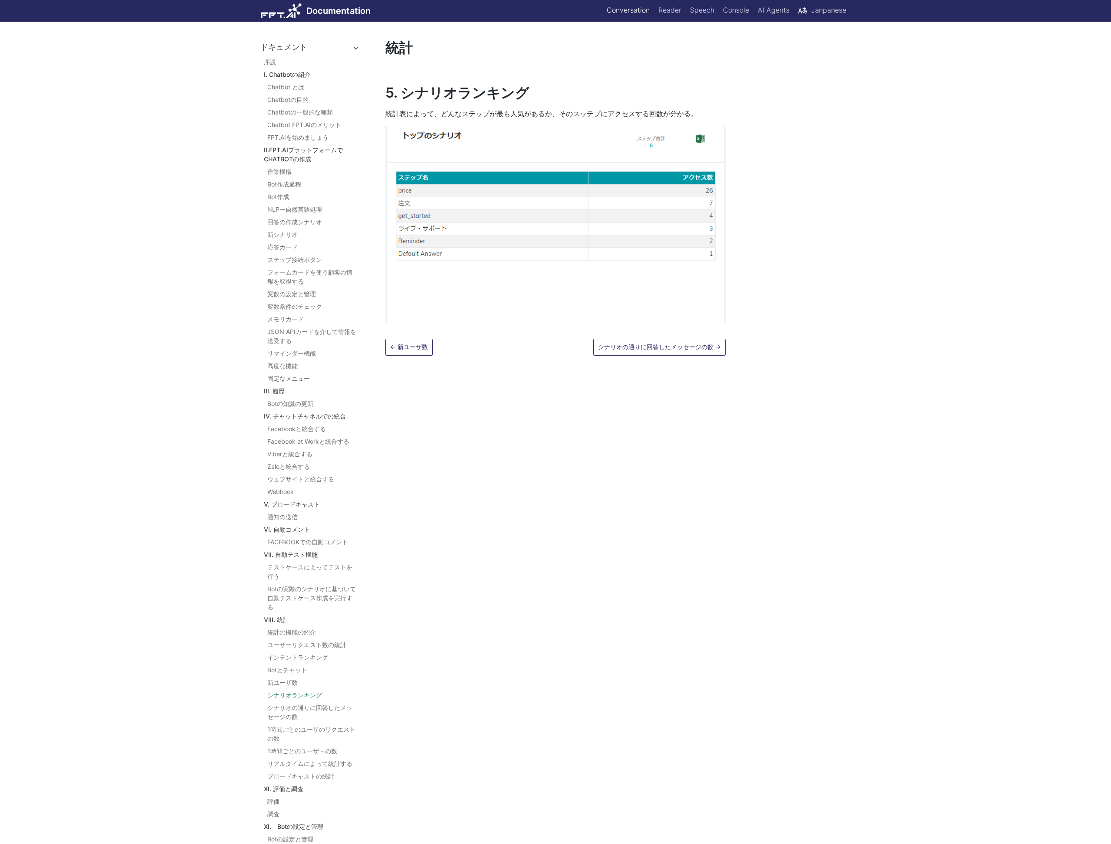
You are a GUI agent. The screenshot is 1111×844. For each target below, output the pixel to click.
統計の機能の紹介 (291, 632)
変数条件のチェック (294, 306)
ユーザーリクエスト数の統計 (306, 644)
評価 (273, 801)
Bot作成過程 (284, 184)
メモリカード (285, 319)
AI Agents (773, 10)
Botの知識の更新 (290, 403)
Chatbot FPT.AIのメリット (304, 124)
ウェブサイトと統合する (300, 479)
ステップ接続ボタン (294, 259)
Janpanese (828, 10)
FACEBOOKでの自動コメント (307, 542)
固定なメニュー (288, 378)
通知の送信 (282, 516)
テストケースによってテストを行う (309, 571)
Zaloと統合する (288, 466)
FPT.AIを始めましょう (298, 137)
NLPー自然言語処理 (294, 209)
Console (736, 10)
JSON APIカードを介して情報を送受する (311, 336)
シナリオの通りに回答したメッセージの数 (309, 712)
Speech (702, 10)
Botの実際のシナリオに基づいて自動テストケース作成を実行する (311, 598)
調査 (273, 814)
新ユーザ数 (282, 682)
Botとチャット (287, 670)
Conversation (628, 10)
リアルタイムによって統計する (309, 763)
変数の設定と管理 (291, 294)
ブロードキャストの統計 (300, 776)
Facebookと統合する (296, 428)
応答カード (282, 247)
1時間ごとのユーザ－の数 (302, 751)
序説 (270, 61)
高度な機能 (282, 366)
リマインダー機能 (291, 353)
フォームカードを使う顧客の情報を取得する (309, 276)
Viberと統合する (289, 454)
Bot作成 (278, 196)
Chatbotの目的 (288, 99)
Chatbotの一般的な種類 (300, 112)
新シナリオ (282, 234)
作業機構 (279, 171)
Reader (669, 10)
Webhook (280, 491)
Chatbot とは (285, 87)
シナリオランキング (294, 695)
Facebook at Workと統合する (308, 441)
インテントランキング (297, 657)
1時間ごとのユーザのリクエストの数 (311, 734)
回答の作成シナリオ (294, 222)
